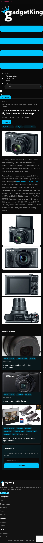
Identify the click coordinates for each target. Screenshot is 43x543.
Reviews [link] (32, 358)
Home (4, 101)
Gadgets (19, 127)
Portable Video (30, 127)
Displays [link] (20, 428)
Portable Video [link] (22, 358)
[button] (21, 47)
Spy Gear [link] (15, 434)
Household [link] (8, 431)
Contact (2, 525)
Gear (7, 74)
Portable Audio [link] (19, 431)
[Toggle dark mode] (2, 94)
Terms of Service (6, 537)
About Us (3, 522)
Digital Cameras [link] (9, 358)
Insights (8, 83)
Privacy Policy (4, 533)
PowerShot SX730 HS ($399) (27, 182)
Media (8, 81)
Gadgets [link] (20, 394)
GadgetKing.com (6, 1)
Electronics (10, 78)
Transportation (11, 76)
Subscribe (21, 466)
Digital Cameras (8, 127)
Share (7, 122)
